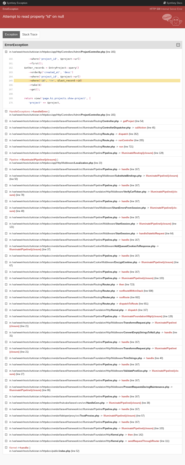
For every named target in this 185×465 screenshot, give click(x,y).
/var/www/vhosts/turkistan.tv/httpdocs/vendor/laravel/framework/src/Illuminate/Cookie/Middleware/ (83, 246)
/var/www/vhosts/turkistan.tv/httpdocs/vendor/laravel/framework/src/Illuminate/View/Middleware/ (79, 207)
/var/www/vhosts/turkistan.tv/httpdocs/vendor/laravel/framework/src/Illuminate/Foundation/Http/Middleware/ (79, 191)
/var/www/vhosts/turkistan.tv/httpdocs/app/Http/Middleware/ (52, 163)
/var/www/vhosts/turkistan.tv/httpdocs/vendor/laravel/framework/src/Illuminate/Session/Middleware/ (73, 223)
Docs (174, 3)
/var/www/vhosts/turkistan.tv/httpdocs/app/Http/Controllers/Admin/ (58, 51)
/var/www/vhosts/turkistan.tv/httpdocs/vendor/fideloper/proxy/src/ (55, 415)
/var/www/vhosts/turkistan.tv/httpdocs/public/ (41, 451)
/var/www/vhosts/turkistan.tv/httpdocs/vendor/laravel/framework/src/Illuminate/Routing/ (65, 121)
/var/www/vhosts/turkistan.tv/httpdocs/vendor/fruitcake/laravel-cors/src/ (58, 402)
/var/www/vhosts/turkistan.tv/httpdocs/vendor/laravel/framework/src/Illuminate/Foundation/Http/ (68, 310)
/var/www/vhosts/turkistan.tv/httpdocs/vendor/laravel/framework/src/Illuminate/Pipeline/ (64, 153)
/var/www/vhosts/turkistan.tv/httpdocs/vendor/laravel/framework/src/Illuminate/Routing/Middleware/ (77, 175)
